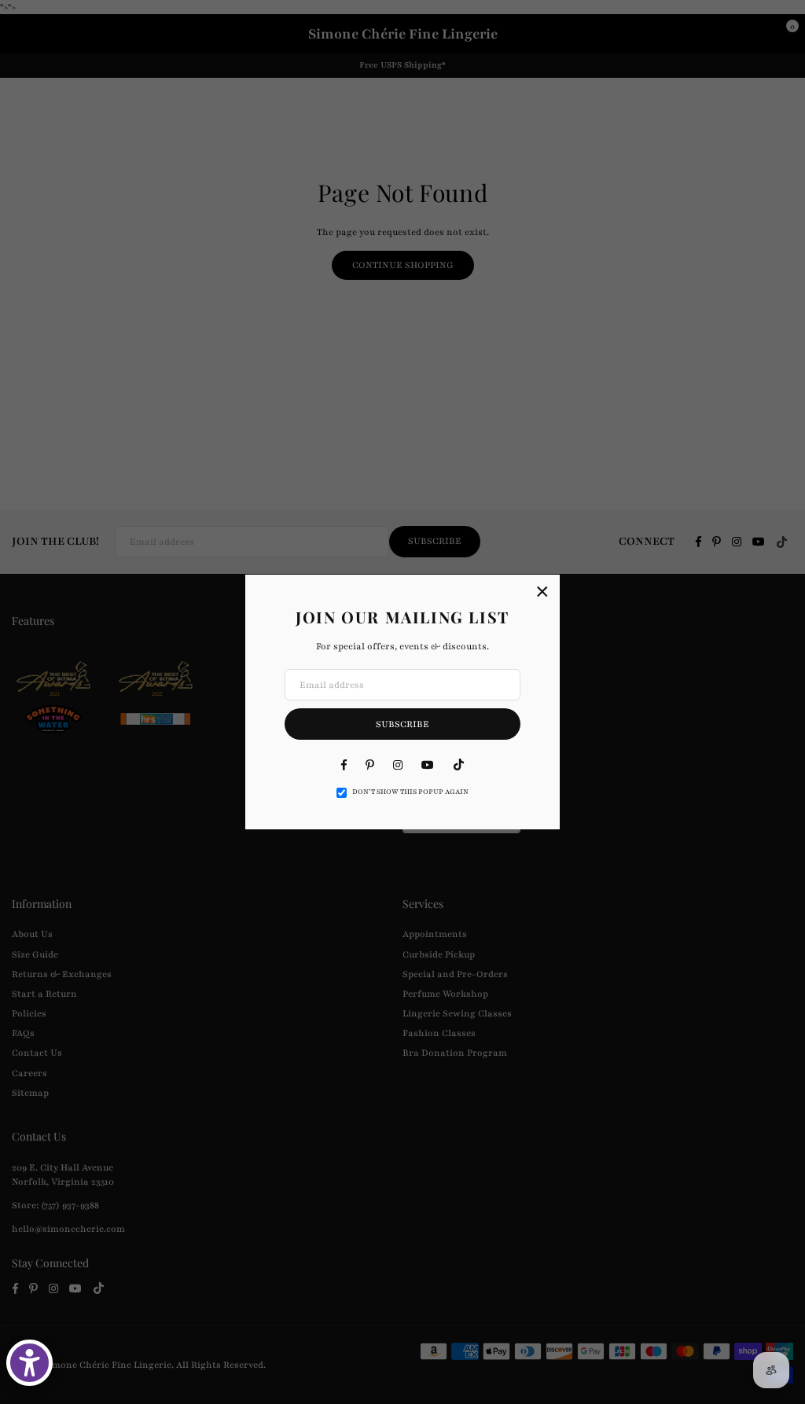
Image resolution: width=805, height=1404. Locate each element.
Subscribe (402, 724)
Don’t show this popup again (410, 791)
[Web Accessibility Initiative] (29, 1362)
